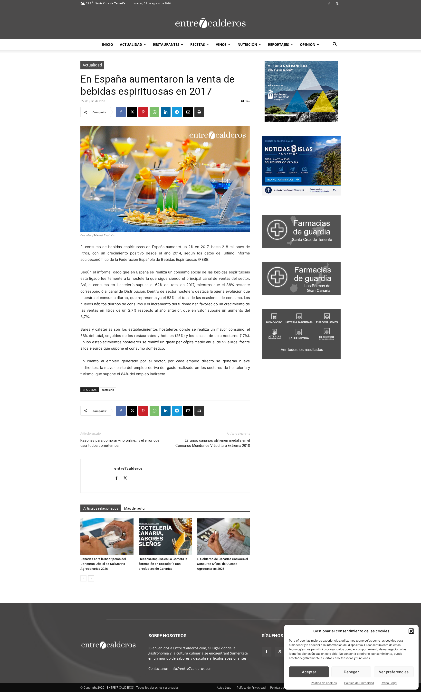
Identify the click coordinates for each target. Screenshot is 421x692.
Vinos (221, 44)
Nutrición (247, 44)
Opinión (307, 44)
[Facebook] (329, 3)
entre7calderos (128, 468)
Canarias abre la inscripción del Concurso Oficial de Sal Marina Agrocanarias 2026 (103, 563)
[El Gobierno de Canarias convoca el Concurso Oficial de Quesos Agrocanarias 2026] (223, 536)
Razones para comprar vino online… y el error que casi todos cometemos (119, 443)
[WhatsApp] (154, 112)
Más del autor (135, 508)
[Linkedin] (166, 112)
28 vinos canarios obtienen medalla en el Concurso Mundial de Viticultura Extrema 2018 (212, 443)
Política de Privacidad (359, 683)
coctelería (108, 390)
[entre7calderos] (210, 23)
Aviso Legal (389, 683)
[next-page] (91, 578)
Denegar (351, 672)
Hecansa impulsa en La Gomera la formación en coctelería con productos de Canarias (163, 563)
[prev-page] (83, 578)
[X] (337, 3)
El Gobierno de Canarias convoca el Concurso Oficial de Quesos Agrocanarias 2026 (222, 563)
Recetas (197, 44)
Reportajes (278, 44)
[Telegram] (177, 112)
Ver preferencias (394, 672)
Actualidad (131, 44)
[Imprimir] (199, 112)
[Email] (188, 112)
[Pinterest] (143, 112)
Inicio (107, 44)
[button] (411, 631)
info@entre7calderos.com (191, 668)
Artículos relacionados (100, 508)
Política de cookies (324, 683)
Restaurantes (166, 44)
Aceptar (309, 672)
